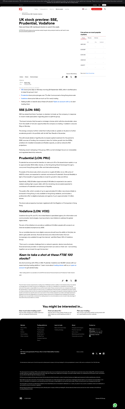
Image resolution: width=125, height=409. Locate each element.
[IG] (20, 9)
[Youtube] (100, 353)
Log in (104, 4)
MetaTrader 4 (40, 334)
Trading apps (40, 329)
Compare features (42, 338)
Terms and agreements (28, 351)
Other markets (24, 336)
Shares (26, 76)
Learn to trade (58, 325)
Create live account (96, 9)
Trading (36, 9)
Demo (38, 340)
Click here (97, 329)
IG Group (102, 398)
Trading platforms (44, 9)
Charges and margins (77, 327)
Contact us (92, 325)
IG (21, 351)
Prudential (24, 95)
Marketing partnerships (78, 334)
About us (52, 9)
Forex (83, 37)
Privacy (37, 351)
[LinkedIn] (76, 77)
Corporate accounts (77, 336)
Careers (98, 398)
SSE (22, 89)
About (73, 325)
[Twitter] (71, 77)
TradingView (40, 332)
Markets (23, 325)
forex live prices (90, 73)
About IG (23, 353)
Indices (21, 76)
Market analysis (59, 9)
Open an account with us (62, 101)
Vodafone (24, 98)
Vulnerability (50, 351)
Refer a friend (75, 332)
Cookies (57, 351)
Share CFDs (24, 327)
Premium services (76, 329)
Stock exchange (34, 76)
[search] (105, 9)
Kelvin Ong (27, 82)
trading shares (58, 265)
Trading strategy (59, 329)
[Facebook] (67, 77)
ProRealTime (40, 336)
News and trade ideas (60, 327)
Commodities (24, 334)
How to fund (43, 351)
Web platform (40, 327)
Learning (67, 9)
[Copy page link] (62, 77)
